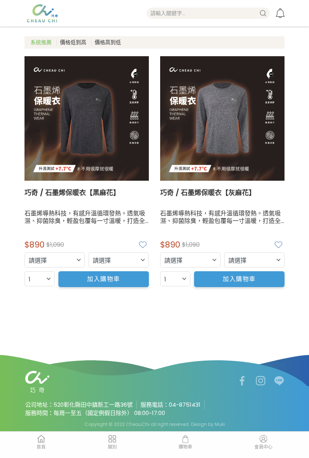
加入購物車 (103, 279)
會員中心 (263, 447)
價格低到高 (73, 42)
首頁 (41, 447)
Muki (220, 424)
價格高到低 (108, 42)
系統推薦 (41, 42)
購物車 (185, 447)
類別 (112, 447)
